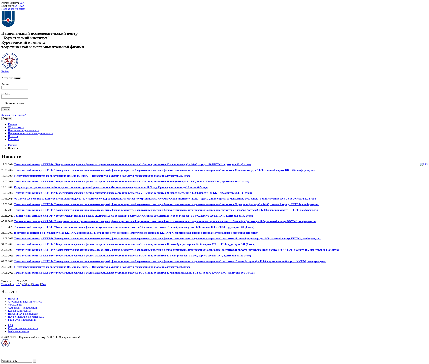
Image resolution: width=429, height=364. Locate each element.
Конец (36, 284)
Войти (5, 71)
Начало (5, 284)
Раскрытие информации (22, 319)
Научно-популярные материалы (26, 316)
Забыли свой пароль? (13, 115)
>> (28, 284)
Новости (13, 136)
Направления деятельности (23, 130)
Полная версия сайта (13, 8)
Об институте (16, 127)
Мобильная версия (18, 331)
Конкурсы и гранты (19, 310)
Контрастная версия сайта (23, 328)
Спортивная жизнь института (25, 301)
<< (12, 284)
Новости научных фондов (23, 313)
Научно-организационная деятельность (30, 133)
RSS (10, 325)
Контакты (13, 139)
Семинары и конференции (23, 307)
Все (43, 284)
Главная (12, 124)
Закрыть (7, 118)
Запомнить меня (14, 103)
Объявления (15, 304)
